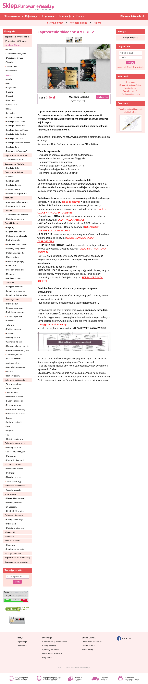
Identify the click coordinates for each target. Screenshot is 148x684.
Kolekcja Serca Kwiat (15, 126)
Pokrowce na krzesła (15, 413)
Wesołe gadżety (13, 490)
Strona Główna (89, 638)
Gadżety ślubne (13, 278)
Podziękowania (13, 240)
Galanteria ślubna (13, 464)
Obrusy (9, 371)
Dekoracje (10, 545)
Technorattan (12, 392)
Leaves (9, 49)
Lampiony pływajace (15, 291)
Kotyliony (10, 227)
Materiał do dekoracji (15, 409)
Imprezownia (10, 494)
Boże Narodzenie (13, 541)
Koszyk (20, 638)
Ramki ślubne (12, 257)
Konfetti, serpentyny (15, 261)
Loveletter (10, 113)
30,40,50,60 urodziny (16, 511)
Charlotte (10, 100)
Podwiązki (10, 473)
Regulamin (47, 657)
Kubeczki (10, 321)
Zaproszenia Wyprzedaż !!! (17, 37)
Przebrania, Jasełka (15, 549)
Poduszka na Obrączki (16, 236)
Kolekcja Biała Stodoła (16, 134)
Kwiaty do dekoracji (15, 460)
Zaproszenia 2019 (14, 159)
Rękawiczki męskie (14, 468)
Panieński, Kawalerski (15, 485)
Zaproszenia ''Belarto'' (15, 164)
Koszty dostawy (130, 88)
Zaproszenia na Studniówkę (17, 557)
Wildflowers (11, 70)
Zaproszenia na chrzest (17, 214)
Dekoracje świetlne (14, 396)
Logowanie (22, 646)
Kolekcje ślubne (13, 45)
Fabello (9, 92)
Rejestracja (22, 641)
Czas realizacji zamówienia (130, 85)
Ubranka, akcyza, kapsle (17, 346)
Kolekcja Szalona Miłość (17, 130)
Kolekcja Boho (12, 147)
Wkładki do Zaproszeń (16, 193)
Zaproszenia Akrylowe (16, 54)
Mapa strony (87, 649)
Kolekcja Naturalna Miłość (18, 142)
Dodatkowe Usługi (14, 58)
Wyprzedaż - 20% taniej (15, 41)
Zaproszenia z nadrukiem (16, 155)
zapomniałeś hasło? (125, 67)
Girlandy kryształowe (15, 367)
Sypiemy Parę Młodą (15, 248)
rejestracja (139, 67)
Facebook (126, 638)
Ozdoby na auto (13, 447)
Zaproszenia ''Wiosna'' (16, 151)
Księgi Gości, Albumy (15, 232)
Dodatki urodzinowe (15, 528)
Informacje (130, 82)
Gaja (8, 83)
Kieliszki (9, 333)
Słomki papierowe (14, 316)
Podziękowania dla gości (17, 350)
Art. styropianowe (13, 553)
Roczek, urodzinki (14, 502)
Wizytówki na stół (14, 342)
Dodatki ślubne (11, 223)
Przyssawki (11, 456)
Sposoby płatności (130, 91)
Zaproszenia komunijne (17, 202)
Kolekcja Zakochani (15, 138)
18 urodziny (11, 507)
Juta (8, 426)
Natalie (9, 109)
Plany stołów (12, 304)
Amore (9, 75)
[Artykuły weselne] (29, 6)
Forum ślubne (88, 646)
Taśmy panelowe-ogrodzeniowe (14, 386)
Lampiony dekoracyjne (16, 295)
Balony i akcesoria (14, 401)
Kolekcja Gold (12, 181)
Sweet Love (11, 66)
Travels (9, 62)
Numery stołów (13, 376)
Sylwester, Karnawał (14, 515)
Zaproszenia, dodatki (15, 206)
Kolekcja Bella (12, 168)
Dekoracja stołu (12, 299)
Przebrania (11, 524)
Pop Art (9, 96)
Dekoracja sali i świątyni (15, 380)
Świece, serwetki (13, 359)
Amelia (9, 79)
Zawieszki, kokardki (15, 354)
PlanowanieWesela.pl (91, 641)
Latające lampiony (14, 287)
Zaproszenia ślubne (14, 172)
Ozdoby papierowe (14, 439)
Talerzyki (10, 325)
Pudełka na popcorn (15, 312)
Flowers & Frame (14, 117)
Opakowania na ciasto (16, 244)
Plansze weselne (14, 405)
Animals (9, 176)
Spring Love (11, 104)
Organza (10, 430)
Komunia (9, 198)
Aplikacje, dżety (13, 363)
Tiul (7, 435)
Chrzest (8, 210)
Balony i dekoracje (14, 519)
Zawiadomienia (13, 189)
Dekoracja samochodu (15, 443)
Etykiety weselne (13, 329)
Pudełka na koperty (15, 253)
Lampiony (9, 282)
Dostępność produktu (131, 94)
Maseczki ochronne (15, 498)
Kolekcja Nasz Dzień (15, 121)
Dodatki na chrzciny (15, 219)
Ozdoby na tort (13, 337)
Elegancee (11, 87)
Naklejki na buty (13, 477)
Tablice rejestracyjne (15, 452)
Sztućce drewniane (15, 308)
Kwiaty (9, 418)
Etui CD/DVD (12, 265)
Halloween (9, 536)
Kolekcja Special (13, 185)
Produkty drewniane (15, 270)
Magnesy (10, 274)
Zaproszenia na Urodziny (16, 562)
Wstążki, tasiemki (14, 422)
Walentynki (10, 532)
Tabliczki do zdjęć (14, 481)
